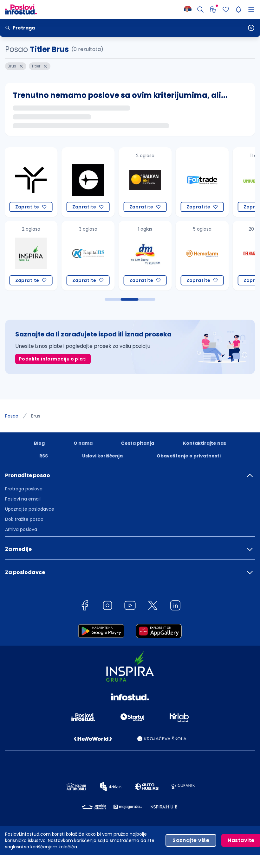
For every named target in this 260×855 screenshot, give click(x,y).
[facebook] (84, 606)
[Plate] (213, 9)
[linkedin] (175, 606)
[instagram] (107, 606)
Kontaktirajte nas (204, 443)
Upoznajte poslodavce (29, 509)
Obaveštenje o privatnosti (189, 456)
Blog (39, 443)
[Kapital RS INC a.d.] (76, 255)
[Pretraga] (200, 9)
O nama (83, 443)
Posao (11, 416)
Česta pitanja (137, 443)
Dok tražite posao (24, 519)
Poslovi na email (23, 499)
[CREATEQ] (76, 182)
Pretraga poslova (23, 489)
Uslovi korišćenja (102, 456)
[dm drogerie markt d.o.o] (133, 255)
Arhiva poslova (21, 529)
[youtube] (130, 606)
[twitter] (152, 606)
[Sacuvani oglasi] (225, 9)
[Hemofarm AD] (191, 255)
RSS (43, 456)
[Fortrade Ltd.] (191, 182)
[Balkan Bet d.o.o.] (133, 182)
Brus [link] (35, 416)
